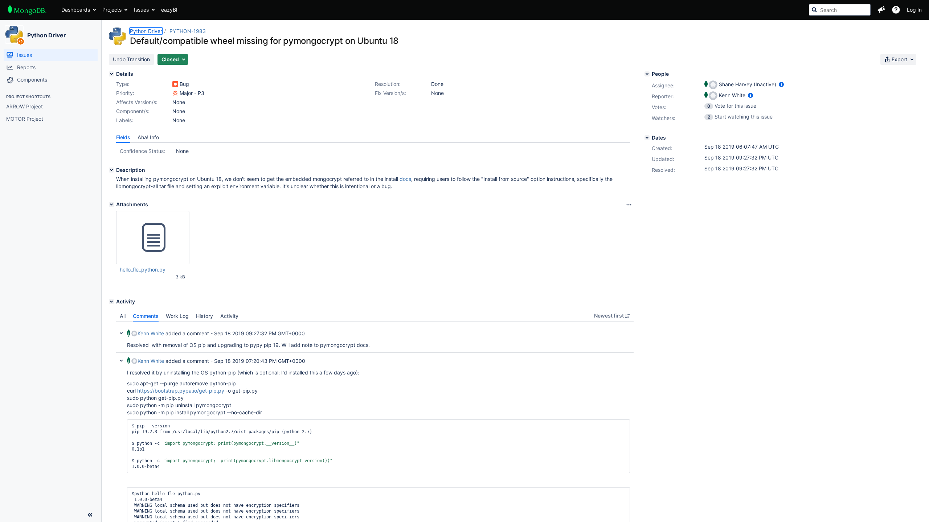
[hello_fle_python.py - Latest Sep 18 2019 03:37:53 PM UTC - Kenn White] (152, 238)
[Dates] (647, 137)
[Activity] (111, 301)
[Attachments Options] (629, 204)
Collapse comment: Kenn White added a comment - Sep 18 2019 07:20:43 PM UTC (121, 361)
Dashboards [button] (75, 10)
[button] (881, 10)
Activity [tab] (229, 316)
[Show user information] (781, 84)
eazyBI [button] (169, 10)
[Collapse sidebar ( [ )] (90, 514)
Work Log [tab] (177, 316)
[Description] (111, 170)
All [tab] (123, 316)
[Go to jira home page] (27, 10)
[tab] (123, 137)
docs (405, 179)
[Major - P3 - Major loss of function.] (175, 93)
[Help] (896, 10)
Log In (914, 10)
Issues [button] (141, 10)
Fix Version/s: (390, 93)
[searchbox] (840, 10)
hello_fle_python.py (142, 269)
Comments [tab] (146, 316)
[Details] (111, 73)
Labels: (124, 120)
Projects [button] (112, 10)
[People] (647, 73)
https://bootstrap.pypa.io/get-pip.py (180, 391)
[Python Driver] (14, 34)
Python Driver (46, 35)
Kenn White (151, 333)
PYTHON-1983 (187, 31)
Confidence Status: (142, 151)
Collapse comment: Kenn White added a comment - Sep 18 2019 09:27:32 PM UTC (121, 333)
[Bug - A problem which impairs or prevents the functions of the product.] (175, 84)
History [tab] (204, 316)
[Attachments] (111, 204)
